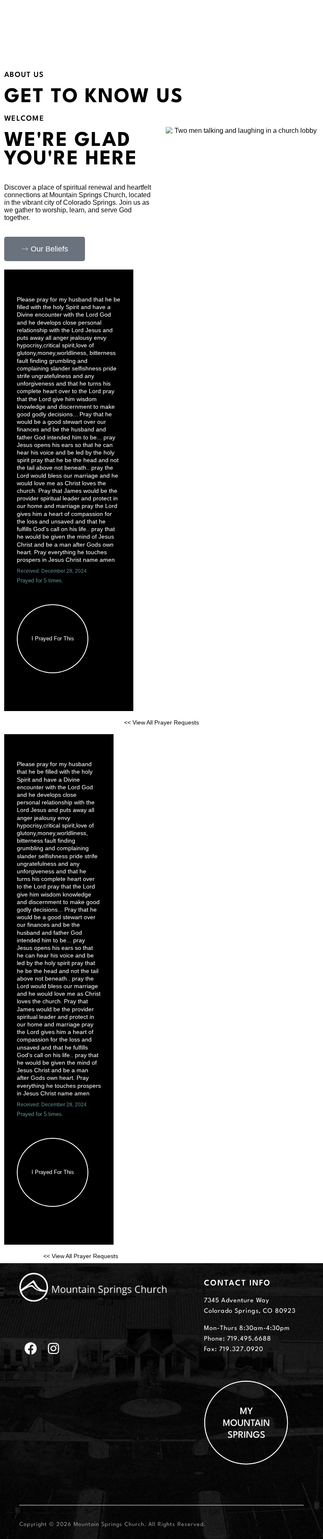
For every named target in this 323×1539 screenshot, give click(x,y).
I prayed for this (53, 638)
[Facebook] (30, 1348)
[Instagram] (53, 1348)
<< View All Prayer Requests (161, 722)
